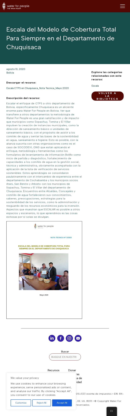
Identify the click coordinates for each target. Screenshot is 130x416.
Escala (95, 85)
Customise (20, 402)
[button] (107, 96)
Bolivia (10, 72)
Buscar (65, 351)
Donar (72, 370)
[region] (41, 391)
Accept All (62, 402)
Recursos (53, 370)
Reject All (41, 402)
